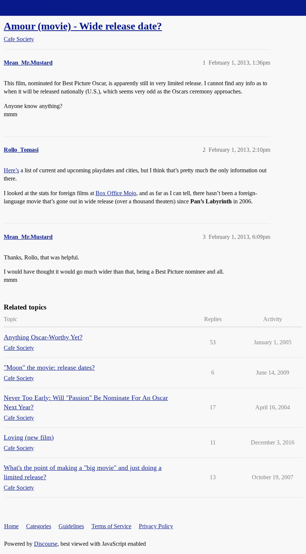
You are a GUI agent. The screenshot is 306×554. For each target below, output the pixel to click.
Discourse (45, 544)
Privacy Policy (156, 526)
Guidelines (71, 526)
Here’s (11, 170)
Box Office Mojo (116, 193)
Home (11, 526)
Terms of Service (111, 526)
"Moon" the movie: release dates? (49, 367)
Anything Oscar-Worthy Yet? (43, 337)
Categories (38, 526)
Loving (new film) (29, 437)
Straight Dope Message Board (39, 7)
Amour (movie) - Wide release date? (83, 26)
